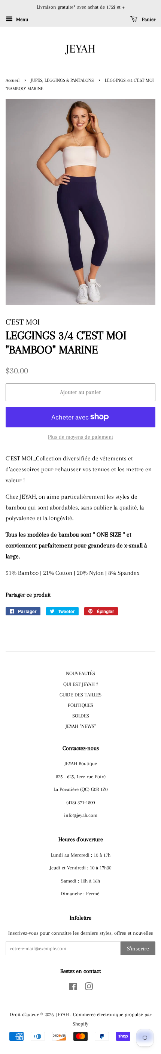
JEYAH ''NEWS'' (81, 726)
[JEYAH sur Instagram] (89, 988)
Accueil (12, 80)
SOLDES (80, 716)
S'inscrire (138, 948)
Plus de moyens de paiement (80, 437)
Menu (21, 19)
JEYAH (80, 48)
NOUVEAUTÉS (80, 673)
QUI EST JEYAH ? (80, 684)
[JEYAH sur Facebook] (73, 988)
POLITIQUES (80, 705)
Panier (147, 19)
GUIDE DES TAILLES (80, 695)
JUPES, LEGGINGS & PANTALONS (62, 80)
